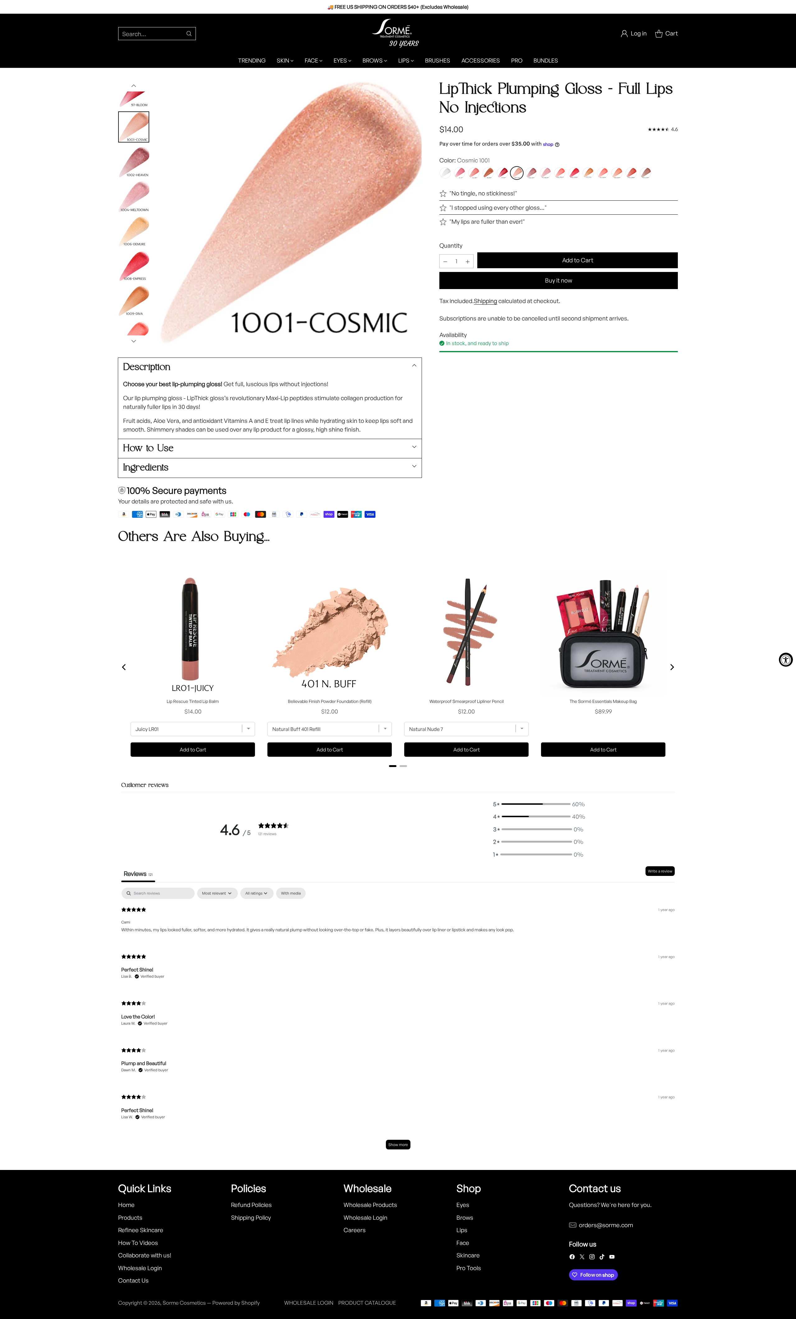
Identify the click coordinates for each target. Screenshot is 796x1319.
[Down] (133, 341)
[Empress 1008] (574, 173)
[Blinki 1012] (603, 173)
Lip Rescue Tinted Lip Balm (193, 701)
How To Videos (138, 1243)
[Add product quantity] (467, 261)
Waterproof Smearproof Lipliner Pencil (466, 701)
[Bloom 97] (502, 173)
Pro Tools (468, 1268)
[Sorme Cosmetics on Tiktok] (602, 1258)
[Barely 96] (488, 173)
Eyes (462, 1205)
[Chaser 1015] (645, 173)
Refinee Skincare (140, 1230)
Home (126, 1205)
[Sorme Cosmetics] (398, 33)
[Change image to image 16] (133, 92)
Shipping (485, 301)
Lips (461, 1230)
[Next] (671, 667)
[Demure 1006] (560, 173)
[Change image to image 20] (133, 231)
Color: (464, 160)
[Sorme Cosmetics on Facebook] (572, 1258)
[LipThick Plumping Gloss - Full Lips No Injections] (288, 213)
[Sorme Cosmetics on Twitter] (582, 1258)
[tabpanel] (398, 1021)
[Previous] (124, 667)
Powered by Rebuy (398, 774)
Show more (398, 1144)
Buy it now (558, 280)
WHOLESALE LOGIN (308, 1302)
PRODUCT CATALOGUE (367, 1302)
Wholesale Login (140, 1268)
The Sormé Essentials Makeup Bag (603, 701)
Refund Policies (251, 1205)
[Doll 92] (459, 173)
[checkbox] (291, 893)
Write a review (660, 871)
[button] (538, 804)
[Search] (189, 33)
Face (462, 1243)
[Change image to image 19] (133, 196)
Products (130, 1217)
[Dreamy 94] (474, 173)
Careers (355, 1230)
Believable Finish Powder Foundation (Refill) (330, 701)
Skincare (468, 1255)
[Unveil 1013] (617, 173)
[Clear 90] (445, 173)
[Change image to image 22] (133, 301)
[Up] (133, 85)
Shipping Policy (251, 1217)
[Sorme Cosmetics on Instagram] (592, 1258)
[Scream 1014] (631, 173)
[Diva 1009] (588, 173)
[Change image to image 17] (133, 127)
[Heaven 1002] (531, 173)
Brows (464, 1217)
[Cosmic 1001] (517, 173)
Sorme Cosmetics (184, 1302)
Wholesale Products (370, 1205)
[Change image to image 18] (133, 161)
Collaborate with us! (144, 1255)
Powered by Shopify (236, 1302)
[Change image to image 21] (133, 266)
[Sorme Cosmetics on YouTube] (612, 1258)
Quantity (450, 246)
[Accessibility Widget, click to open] (786, 659)
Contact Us (133, 1280)
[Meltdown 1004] (545, 173)
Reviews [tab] (138, 873)
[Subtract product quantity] (445, 261)
